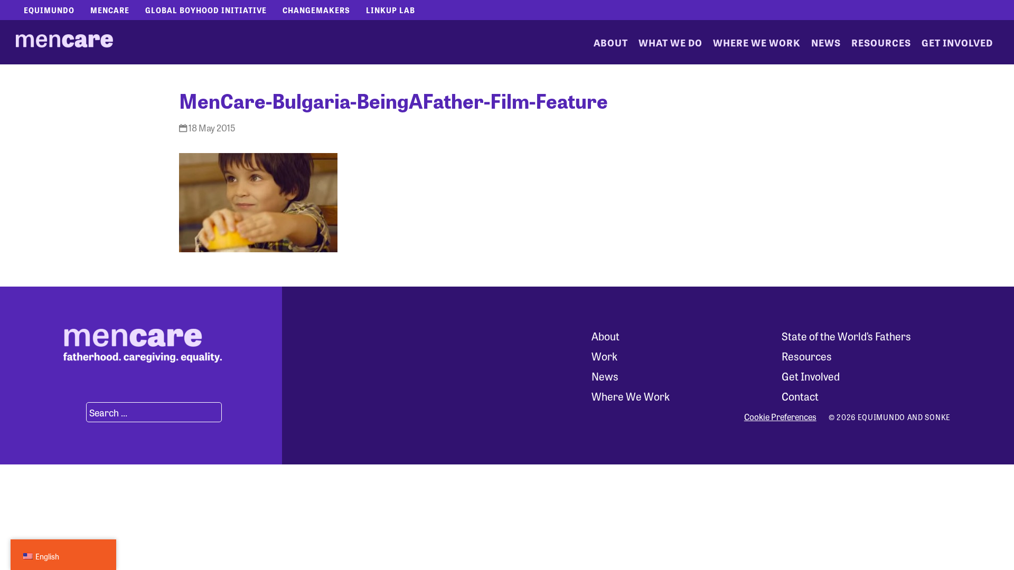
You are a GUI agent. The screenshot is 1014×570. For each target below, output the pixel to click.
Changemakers (316, 10)
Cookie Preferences (780, 417)
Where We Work (757, 42)
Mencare (109, 10)
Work (604, 356)
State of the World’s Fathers (846, 336)
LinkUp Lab (390, 10)
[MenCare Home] (64, 42)
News (826, 42)
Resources (881, 42)
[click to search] (73, 412)
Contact (800, 396)
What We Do (670, 42)
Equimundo (49, 10)
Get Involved (957, 42)
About (611, 42)
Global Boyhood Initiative (206, 10)
